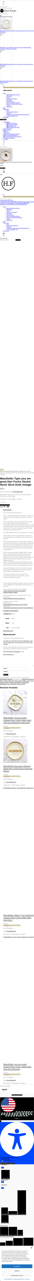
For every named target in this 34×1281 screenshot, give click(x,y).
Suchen (18, 240)
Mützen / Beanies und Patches (12, 134)
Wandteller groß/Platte (14, 127)
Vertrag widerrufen (17, 1095)
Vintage (11, 682)
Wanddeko (17, 682)
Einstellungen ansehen (17, 1275)
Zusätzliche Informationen (10, 610)
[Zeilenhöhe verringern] (2, 1188)
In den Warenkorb (5, 505)
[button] (31, 1248)
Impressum (27, 1279)
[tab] (18, 559)
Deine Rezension (8, 654)
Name (5, 668)
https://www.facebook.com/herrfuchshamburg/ (18, 608)
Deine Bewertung (8, 651)
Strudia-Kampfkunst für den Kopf (12, 136)
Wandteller (7, 122)
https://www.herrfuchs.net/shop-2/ (14, 598)
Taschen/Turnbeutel (9, 138)
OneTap (12, 1160)
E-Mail (5, 671)
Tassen (6, 139)
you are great (21, 684)
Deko (6, 681)
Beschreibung (7, 510)
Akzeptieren (17, 1266)
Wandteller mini (12, 126)
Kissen (6, 131)
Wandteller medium (13, 124)
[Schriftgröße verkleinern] (2, 1167)
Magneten (7, 132)
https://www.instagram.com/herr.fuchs (15, 604)
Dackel (31, 679)
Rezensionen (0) (8, 631)
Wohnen (13, 684)
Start (1, 471)
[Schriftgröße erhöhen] (2, 1161)
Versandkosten (18, 492)
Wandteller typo (5, 684)
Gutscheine (7, 130)
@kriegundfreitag (12, 123)
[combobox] (17, 1108)
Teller (24, 681)
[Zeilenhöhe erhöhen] (2, 1182)
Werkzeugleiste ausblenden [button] (7, 1163)
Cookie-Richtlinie (8, 1279)
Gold (9, 681)
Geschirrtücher (8, 128)
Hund (20, 681)
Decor (2, 681)
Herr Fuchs (14, 681)
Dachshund (25, 679)
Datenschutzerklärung (18, 1279)
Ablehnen (17, 1271)
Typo (28, 681)
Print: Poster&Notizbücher (11, 135)
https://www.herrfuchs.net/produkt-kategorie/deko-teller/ (14, 591)
